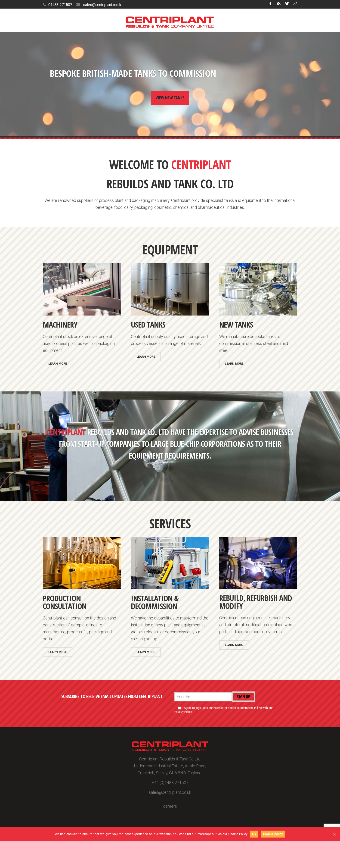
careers (170, 806)
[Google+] (295, 3)
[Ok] (334, 834)
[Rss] (279, 3)
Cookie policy (273, 834)
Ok (254, 834)
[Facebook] (270, 3)
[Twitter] (287, 3)
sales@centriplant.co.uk (102, 5)
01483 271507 (60, 5)
